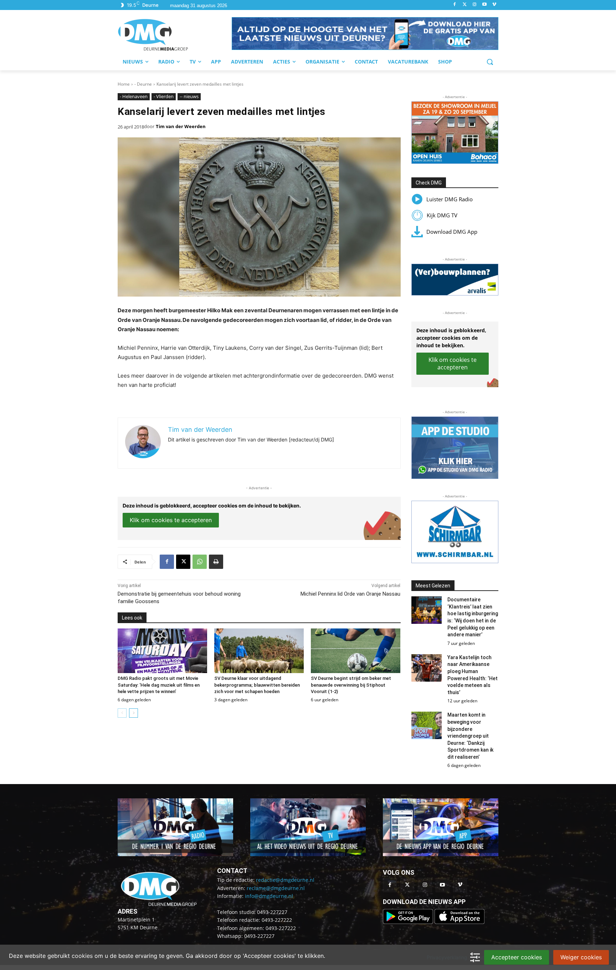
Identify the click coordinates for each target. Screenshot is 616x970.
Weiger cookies (581, 957)
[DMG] (175, 35)
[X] (183, 562)
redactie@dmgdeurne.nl (285, 879)
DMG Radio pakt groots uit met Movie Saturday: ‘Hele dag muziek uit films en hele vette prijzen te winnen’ (159, 685)
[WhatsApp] (199, 562)
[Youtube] (484, 5)
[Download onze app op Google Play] (409, 922)
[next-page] (133, 713)
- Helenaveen (134, 96)
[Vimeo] (494, 5)
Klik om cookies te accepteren (171, 520)
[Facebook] (455, 5)
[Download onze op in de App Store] (459, 922)
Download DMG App (451, 231)
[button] (365, 33)
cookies (82, 955)
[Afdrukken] (216, 562)
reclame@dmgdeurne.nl (276, 888)
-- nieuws (189, 96)
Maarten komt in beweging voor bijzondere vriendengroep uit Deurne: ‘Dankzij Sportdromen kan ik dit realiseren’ (470, 736)
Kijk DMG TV (442, 215)
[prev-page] (122, 713)
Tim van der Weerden (181, 126)
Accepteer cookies (516, 957)
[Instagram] (475, 5)
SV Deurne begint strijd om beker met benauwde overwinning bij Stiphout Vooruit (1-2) (351, 685)
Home (124, 84)
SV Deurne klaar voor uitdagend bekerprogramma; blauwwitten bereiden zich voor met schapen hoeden (257, 685)
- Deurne (143, 84)
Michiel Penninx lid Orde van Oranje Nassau (350, 594)
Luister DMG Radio (449, 199)
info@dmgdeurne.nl (269, 896)
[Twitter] (465, 5)
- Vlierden (164, 96)
